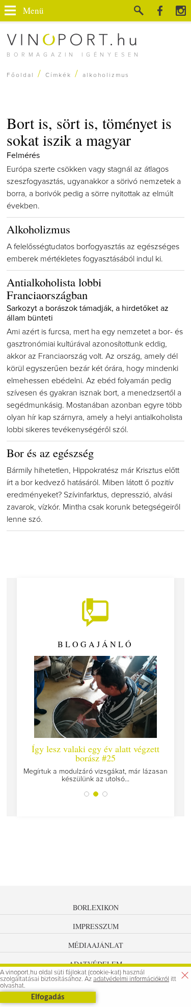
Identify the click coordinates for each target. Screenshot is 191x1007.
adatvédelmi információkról (131, 979)
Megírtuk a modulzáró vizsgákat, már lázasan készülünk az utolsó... (95, 763)
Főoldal (20, 75)
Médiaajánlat (95, 945)
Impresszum (96, 926)
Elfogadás (47, 997)
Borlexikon (96, 907)
